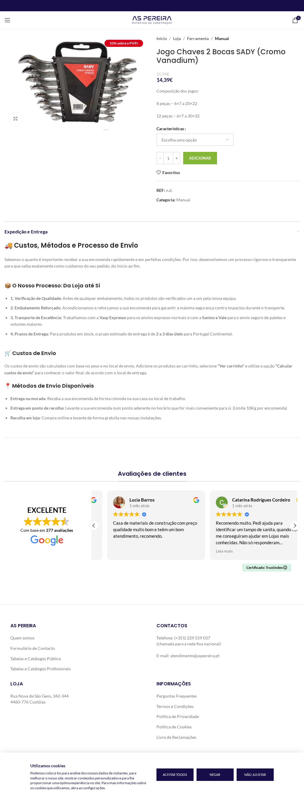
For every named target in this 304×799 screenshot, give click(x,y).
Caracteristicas (170, 128)
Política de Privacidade (177, 716)
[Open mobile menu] (7, 20)
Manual (222, 38)
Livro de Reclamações (176, 737)
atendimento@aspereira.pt (194, 655)
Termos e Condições (175, 706)
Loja (177, 38)
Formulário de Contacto (32, 648)
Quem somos (22, 637)
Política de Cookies (174, 726)
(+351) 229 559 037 (192, 637)
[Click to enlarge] (15, 119)
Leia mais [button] (211, 551)
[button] (294, 525)
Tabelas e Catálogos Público (35, 658)
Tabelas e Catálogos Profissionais (40, 668)
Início (161, 38)
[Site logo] (152, 19)
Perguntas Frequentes (176, 695)
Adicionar (200, 158)
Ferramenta (198, 38)
